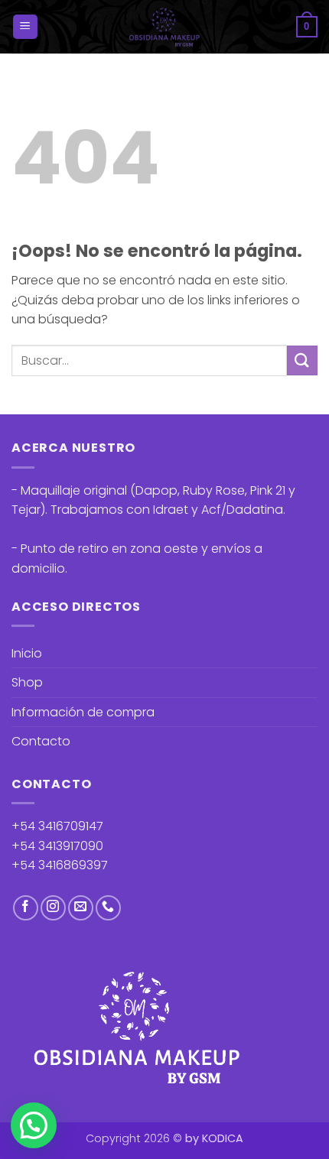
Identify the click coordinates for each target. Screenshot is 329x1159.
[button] (25, 27)
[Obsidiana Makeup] (165, 27)
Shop (27, 682)
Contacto (40, 741)
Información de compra (83, 712)
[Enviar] (302, 360)
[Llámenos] (108, 907)
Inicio (26, 653)
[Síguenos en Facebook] (25, 907)
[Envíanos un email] (80, 907)
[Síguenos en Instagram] (53, 907)
